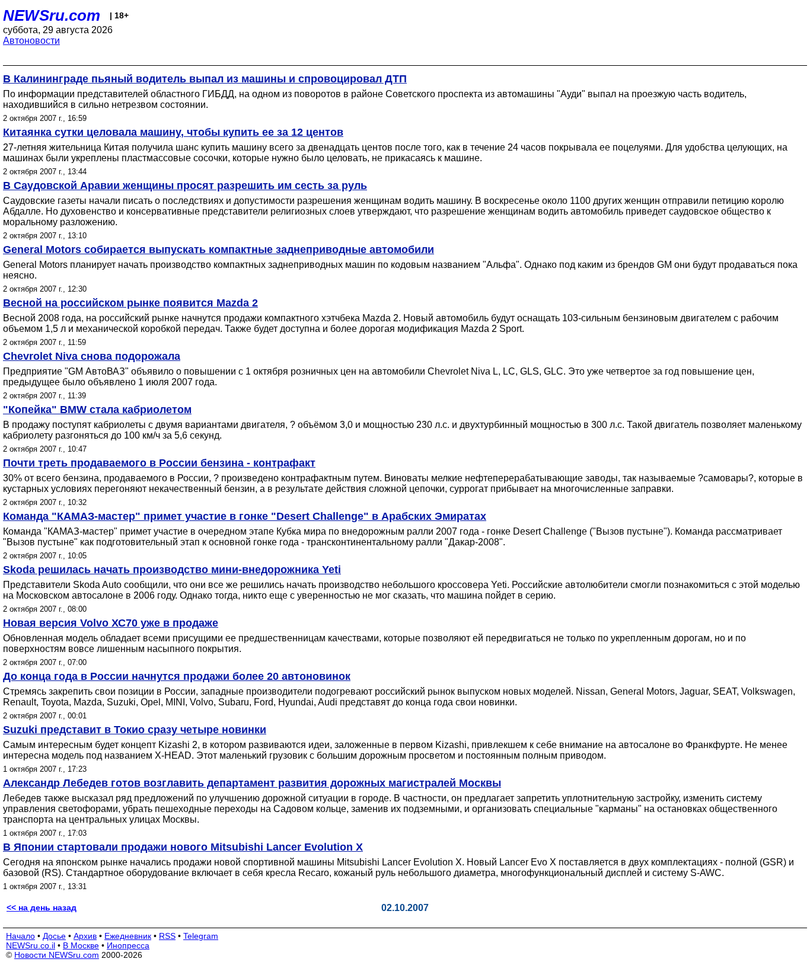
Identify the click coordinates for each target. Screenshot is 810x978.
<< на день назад (41, 907)
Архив (85, 936)
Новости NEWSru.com (56, 955)
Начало (20, 936)
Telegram (200, 936)
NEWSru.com (51, 15)
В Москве (81, 945)
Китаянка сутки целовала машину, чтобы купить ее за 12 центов (173, 132)
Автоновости (31, 41)
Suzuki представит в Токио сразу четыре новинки (134, 730)
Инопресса (128, 945)
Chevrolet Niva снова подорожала (91, 356)
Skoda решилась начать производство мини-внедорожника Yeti (172, 570)
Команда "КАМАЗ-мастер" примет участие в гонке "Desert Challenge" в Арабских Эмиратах (244, 516)
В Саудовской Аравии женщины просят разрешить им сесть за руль (185, 185)
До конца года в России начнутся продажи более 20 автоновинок (176, 676)
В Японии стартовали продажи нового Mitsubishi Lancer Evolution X (183, 847)
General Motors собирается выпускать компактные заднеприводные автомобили (218, 249)
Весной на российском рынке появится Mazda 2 (130, 303)
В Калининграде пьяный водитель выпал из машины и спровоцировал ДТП (205, 79)
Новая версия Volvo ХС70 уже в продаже (110, 623)
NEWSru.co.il (30, 945)
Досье (54, 936)
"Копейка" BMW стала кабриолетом (97, 410)
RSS (167, 936)
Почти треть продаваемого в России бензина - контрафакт (159, 463)
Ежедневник (127, 936)
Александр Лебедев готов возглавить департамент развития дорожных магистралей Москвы (252, 783)
